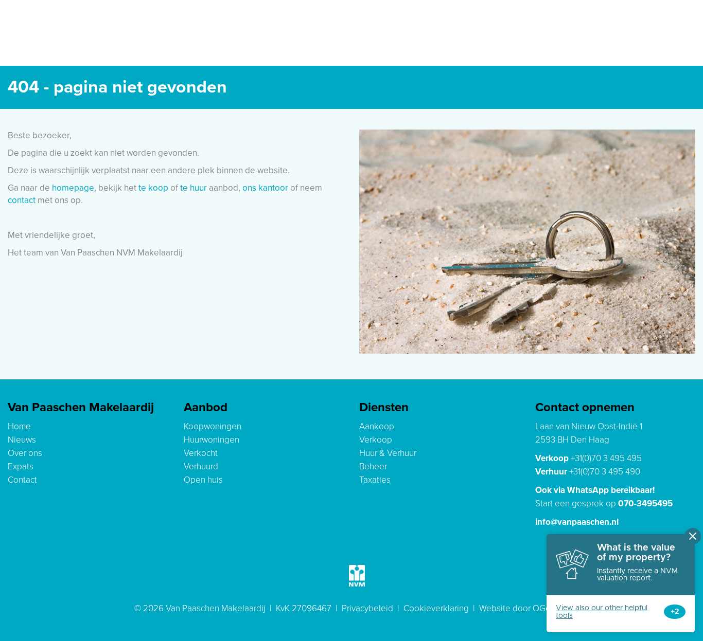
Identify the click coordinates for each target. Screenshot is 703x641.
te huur (193, 187)
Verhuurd (201, 466)
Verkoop (375, 439)
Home (19, 426)
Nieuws (22, 439)
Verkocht (201, 453)
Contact (22, 479)
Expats (20, 466)
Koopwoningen (212, 426)
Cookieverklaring (436, 608)
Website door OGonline (524, 608)
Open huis (203, 479)
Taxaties (375, 479)
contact (22, 200)
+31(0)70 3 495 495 (606, 458)
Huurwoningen (211, 439)
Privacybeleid (367, 608)
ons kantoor (265, 187)
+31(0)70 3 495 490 (604, 471)
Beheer (373, 466)
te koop (153, 187)
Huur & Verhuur (387, 453)
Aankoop (376, 426)
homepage (73, 187)
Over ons (25, 453)
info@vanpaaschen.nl (577, 522)
